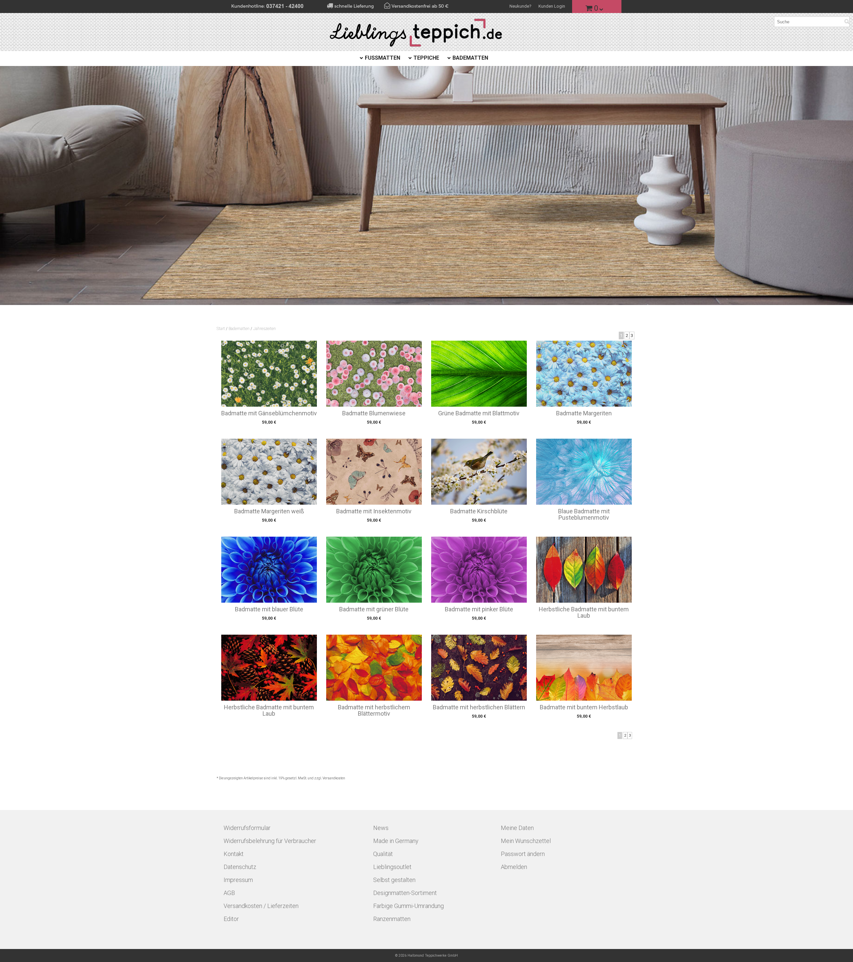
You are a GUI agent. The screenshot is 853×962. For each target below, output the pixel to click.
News (381, 827)
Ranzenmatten (392, 918)
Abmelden (514, 866)
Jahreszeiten (264, 328)
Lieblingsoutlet (392, 866)
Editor (231, 918)
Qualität (383, 853)
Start (221, 328)
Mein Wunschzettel (526, 840)
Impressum (238, 879)
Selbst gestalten (394, 879)
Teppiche (426, 58)
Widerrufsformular (247, 827)
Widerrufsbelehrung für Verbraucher (270, 840)
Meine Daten (517, 827)
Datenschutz (240, 866)
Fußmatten (382, 58)
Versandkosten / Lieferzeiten (261, 905)
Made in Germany (396, 840)
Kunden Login (551, 6)
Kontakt (234, 853)
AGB (229, 892)
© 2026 (426, 955)
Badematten (470, 58)
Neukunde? (520, 6)
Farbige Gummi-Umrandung (408, 905)
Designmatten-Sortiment (405, 892)
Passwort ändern (523, 853)
